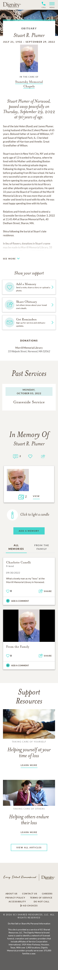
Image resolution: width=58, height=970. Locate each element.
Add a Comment (20, 601)
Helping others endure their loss (29, 816)
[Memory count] (15, 456)
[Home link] (12, 4)
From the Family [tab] (41, 547)
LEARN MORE (29, 765)
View (36, 496)
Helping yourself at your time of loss (29, 749)
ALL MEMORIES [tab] (16, 547)
